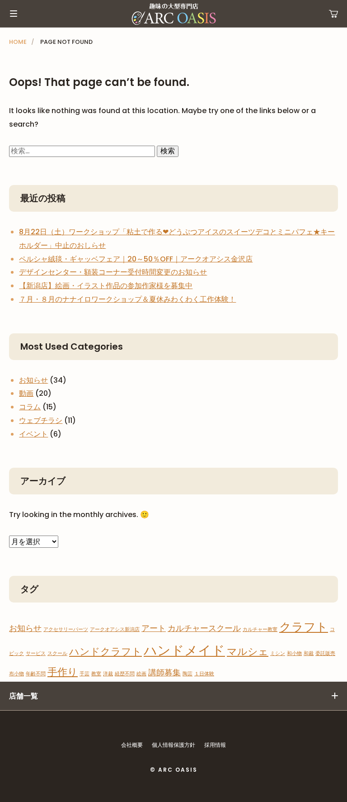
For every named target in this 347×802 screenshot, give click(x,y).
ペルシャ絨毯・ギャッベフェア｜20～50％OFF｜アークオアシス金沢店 (136, 259)
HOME (18, 42)
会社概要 (132, 745)
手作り (62, 672)
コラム (30, 407)
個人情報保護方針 (173, 745)
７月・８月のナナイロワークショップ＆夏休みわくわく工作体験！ (127, 299)
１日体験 (204, 673)
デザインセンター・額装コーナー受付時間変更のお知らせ (113, 272)
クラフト (303, 626)
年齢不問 (36, 673)
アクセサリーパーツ (65, 629)
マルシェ (247, 652)
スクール (57, 653)
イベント (33, 434)
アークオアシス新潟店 (115, 629)
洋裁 (108, 673)
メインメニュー (13, 13)
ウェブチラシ (40, 420)
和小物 (294, 653)
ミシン (277, 653)
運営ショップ (333, 13)
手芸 (84, 673)
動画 (26, 393)
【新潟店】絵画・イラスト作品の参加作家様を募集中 (105, 285)
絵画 (141, 673)
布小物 (16, 673)
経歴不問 (125, 673)
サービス (36, 653)
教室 (96, 673)
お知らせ (33, 380)
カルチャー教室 (260, 629)
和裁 (309, 653)
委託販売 (325, 653)
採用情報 (215, 745)
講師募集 (164, 672)
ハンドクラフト (105, 652)
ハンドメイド (184, 650)
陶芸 (187, 673)
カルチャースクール (204, 628)
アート (153, 628)
